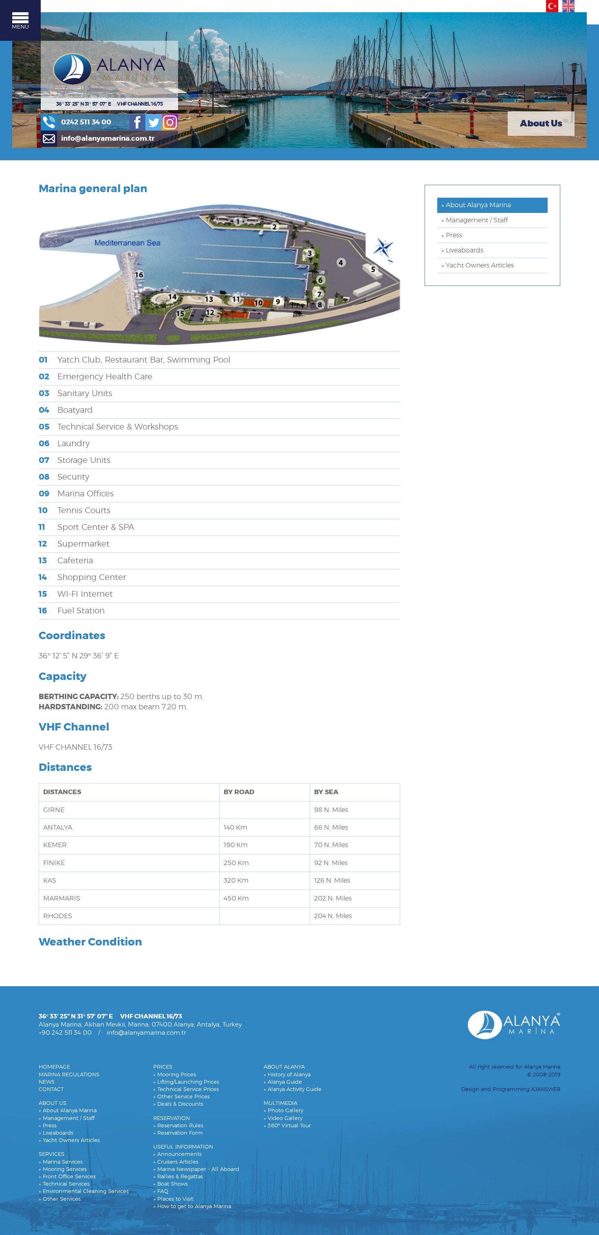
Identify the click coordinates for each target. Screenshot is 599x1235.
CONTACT (51, 1089)
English (568, 6)
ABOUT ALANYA (284, 1067)
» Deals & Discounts (178, 1104)
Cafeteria (66, 561)
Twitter (153, 122)
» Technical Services (64, 1184)
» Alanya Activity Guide (293, 1089)
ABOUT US (52, 1103)
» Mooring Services (63, 1169)
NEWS (47, 1082)
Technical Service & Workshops (108, 427)
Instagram (170, 122)
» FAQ (160, 1191)
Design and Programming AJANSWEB (510, 1089)
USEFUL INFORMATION (183, 1147)
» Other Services (60, 1199)
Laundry (64, 444)
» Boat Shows (170, 1184)
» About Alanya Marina (476, 205)
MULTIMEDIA (280, 1103)
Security (64, 477)
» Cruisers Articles (175, 1162)
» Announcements (177, 1154)
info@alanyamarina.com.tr (107, 138)
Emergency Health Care (95, 377)
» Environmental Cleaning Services (84, 1191)
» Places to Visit (173, 1199)
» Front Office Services (67, 1177)
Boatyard (66, 410)
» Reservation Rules (178, 1126)
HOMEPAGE (54, 1067)
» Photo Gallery (283, 1110)
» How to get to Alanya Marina (192, 1206)
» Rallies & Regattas (178, 1177)
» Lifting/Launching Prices (186, 1082)
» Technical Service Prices (186, 1089)
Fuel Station (72, 611)
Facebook (137, 122)
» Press (451, 235)
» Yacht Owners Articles (477, 265)
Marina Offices (76, 494)
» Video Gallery (283, 1118)
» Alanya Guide (283, 1082)
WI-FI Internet (76, 594)
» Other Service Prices (181, 1097)
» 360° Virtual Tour (287, 1126)
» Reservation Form (178, 1133)
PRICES (162, 1067)
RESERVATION (171, 1118)
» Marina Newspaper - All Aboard (196, 1169)
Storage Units (74, 460)
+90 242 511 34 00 (65, 1033)
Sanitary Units (75, 394)
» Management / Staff (474, 220)
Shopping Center (82, 577)
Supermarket (74, 544)
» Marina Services (61, 1162)
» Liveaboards (462, 250)
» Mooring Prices (174, 1075)
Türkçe (552, 6)
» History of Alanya (287, 1075)
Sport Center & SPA (86, 527)
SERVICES (51, 1154)
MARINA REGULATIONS (69, 1075)
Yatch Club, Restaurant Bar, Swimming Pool (134, 360)
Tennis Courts (74, 511)
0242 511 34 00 (86, 122)
